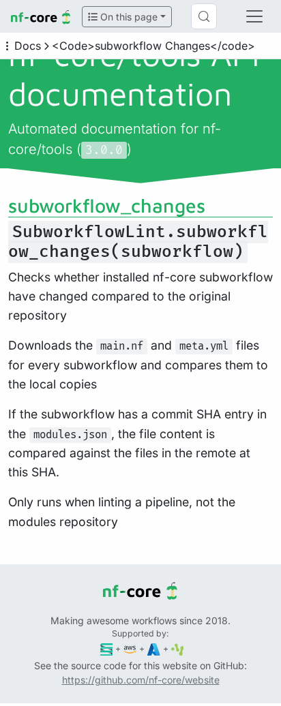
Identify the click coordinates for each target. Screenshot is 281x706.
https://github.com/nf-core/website (141, 680)
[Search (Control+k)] (204, 16)
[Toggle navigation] (254, 16)
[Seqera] (106, 648)
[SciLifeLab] (177, 648)
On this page (128, 16)
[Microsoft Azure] (153, 648)
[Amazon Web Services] (129, 648)
